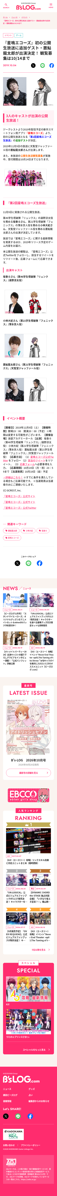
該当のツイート (36, 460)
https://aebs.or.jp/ (28, 1179)
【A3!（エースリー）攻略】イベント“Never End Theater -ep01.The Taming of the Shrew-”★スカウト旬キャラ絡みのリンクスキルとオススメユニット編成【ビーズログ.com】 (40, 936)
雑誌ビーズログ (10, 1094)
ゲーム (18, 35)
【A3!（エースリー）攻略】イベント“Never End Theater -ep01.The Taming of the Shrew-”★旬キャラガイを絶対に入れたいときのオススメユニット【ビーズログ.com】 (42, 660)
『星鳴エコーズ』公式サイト (19, 496)
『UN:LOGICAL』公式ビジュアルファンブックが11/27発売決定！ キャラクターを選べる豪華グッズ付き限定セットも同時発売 (41, 619)
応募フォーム (27, 464)
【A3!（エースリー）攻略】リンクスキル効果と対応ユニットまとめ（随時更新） (27, 861)
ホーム (5, 17)
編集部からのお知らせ (38, 1101)
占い (30, 1094)
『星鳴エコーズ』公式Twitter (19, 508)
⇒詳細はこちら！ (13, 477)
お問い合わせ (9, 1145)
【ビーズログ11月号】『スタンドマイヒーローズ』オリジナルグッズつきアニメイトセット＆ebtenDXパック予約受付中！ (15, 619)
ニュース (14, 17)
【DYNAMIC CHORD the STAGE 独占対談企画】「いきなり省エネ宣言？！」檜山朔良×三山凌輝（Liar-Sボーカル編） (40, 897)
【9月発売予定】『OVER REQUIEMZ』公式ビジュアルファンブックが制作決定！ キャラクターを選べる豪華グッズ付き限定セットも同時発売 (16, 936)
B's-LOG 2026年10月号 (28, 760)
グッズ (31, 1088)
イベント (24, 17)
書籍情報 (7, 1101)
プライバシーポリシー (30, 1145)
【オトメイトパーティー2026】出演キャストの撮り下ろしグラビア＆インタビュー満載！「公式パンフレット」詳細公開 (15, 657)
